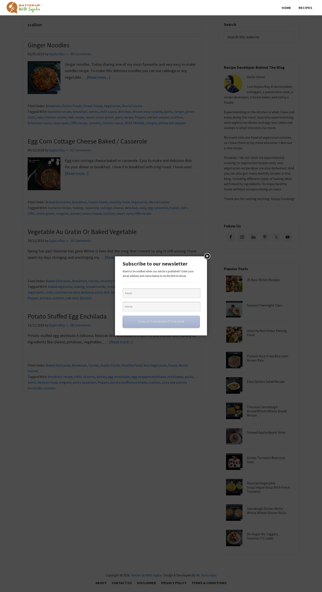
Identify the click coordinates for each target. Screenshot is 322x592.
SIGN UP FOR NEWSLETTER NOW (161, 322)
